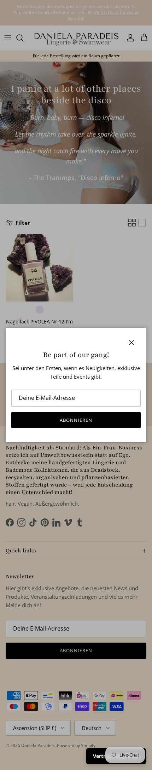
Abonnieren (76, 420)
